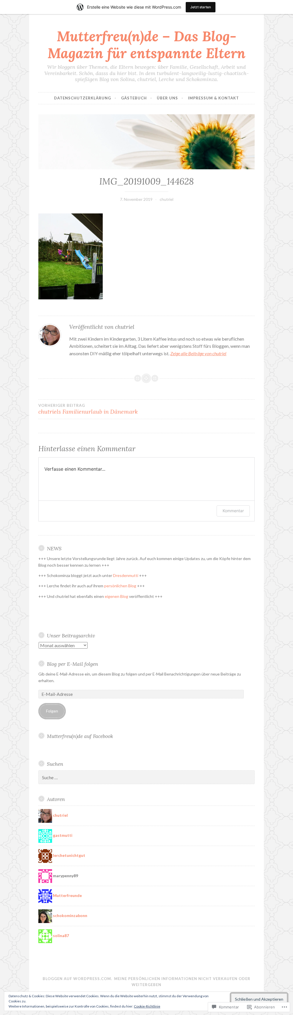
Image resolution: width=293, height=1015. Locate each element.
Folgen (52, 710)
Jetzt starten (200, 7)
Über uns (167, 98)
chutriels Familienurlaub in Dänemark (88, 409)
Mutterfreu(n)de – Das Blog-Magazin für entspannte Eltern (146, 44)
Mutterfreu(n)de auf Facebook (80, 736)
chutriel (166, 199)
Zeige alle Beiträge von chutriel (198, 353)
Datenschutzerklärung (82, 98)
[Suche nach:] (146, 777)
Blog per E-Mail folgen (72, 664)
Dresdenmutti (125, 575)
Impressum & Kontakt (213, 98)
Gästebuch (134, 98)
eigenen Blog (116, 596)
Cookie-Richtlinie (147, 1006)
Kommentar (233, 510)
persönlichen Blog (120, 585)
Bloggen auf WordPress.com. (77, 978)
